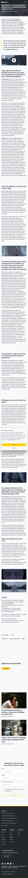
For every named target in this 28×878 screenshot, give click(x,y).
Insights (11, 836)
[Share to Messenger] (7, 635)
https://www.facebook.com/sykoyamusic (12, 620)
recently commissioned (10, 22)
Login (19, 832)
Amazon (3, 832)
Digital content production (8, 813)
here (19, 616)
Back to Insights (15, 638)
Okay (14, 444)
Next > (23, 638)
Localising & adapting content (8, 815)
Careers (11, 839)
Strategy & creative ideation (8, 820)
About (11, 832)
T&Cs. (3, 871)
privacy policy (8, 790)
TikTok (3, 841)
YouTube (4, 844)
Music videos (5, 825)
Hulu (3, 834)
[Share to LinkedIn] (5, 635)
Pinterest (4, 839)
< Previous (4, 638)
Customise (14, 447)
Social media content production (9, 818)
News (11, 834)
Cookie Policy (11, 439)
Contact (11, 841)
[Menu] (25, 2)
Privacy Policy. (7, 871)
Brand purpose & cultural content (9, 823)
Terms (19, 834)
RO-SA (3, 19)
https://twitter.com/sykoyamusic (10, 622)
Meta (3, 836)
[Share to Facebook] (2, 635)
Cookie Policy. (12, 871)
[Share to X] (10, 635)
